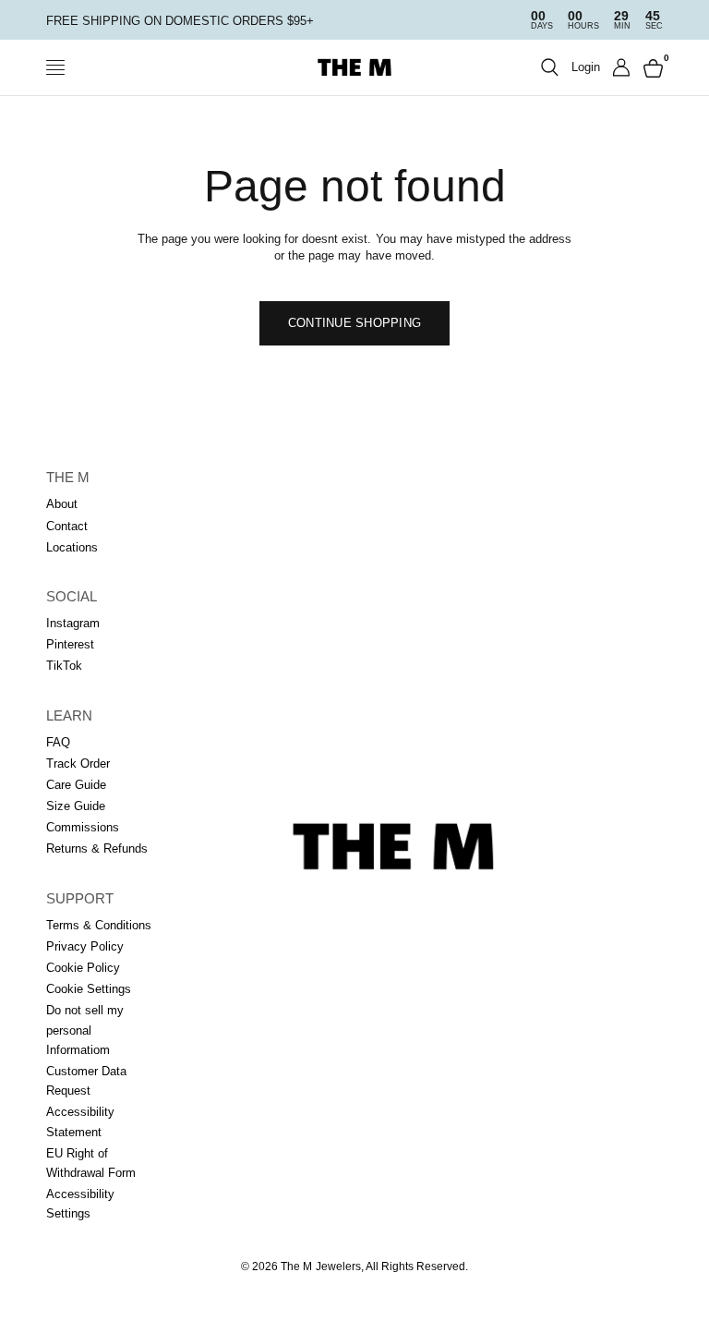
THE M (68, 477)
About (62, 504)
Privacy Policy (85, 946)
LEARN (69, 715)
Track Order (78, 763)
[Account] (622, 67)
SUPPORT (80, 898)
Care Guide (76, 785)
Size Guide (75, 806)
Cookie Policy (83, 968)
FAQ (58, 742)
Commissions (82, 827)
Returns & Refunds (97, 848)
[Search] (550, 67)
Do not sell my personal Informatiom (85, 1029)
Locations (72, 547)
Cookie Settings (88, 989)
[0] (650, 67)
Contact (67, 526)
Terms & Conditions (98, 925)
